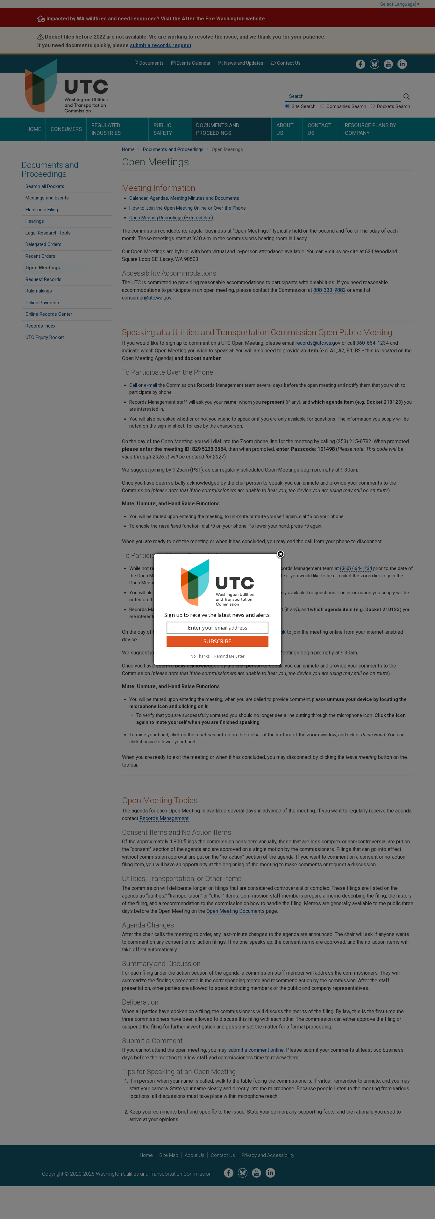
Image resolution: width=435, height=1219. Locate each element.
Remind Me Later (229, 656)
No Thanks (200, 656)
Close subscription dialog (280, 554)
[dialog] (217, 609)
